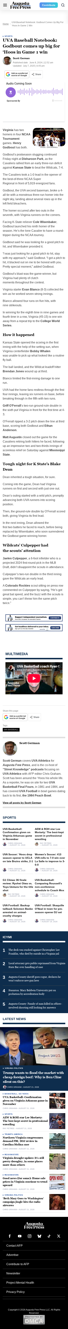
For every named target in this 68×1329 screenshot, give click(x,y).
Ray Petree (45, 843)
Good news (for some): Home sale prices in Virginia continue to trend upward (25, 1182)
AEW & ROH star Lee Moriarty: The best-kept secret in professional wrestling (25, 1121)
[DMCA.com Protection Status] (34, 1319)
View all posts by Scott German (22, 802)
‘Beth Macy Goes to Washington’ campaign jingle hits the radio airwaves (23, 1202)
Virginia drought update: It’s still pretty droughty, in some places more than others (23, 1161)
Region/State (12, 1155)
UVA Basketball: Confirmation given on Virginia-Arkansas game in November (25, 1100)
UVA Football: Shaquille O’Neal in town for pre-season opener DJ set (49, 909)
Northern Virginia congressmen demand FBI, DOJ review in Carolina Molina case (23, 1141)
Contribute (48, 5)
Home (6, 24)
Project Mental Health (20, 1282)
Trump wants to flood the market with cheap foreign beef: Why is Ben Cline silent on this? (33, 1077)
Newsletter (13, 1273)
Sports (9, 36)
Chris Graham (15, 843)
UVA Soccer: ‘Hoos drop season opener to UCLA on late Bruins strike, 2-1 (18, 858)
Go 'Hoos (23, 1094)
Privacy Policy (15, 1291)
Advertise (12, 1254)
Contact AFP (14, 1245)
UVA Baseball (11, 730)
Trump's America (13, 1134)
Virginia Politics (14, 1068)
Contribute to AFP (17, 1264)
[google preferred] (17, 74)
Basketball (11, 1094)
